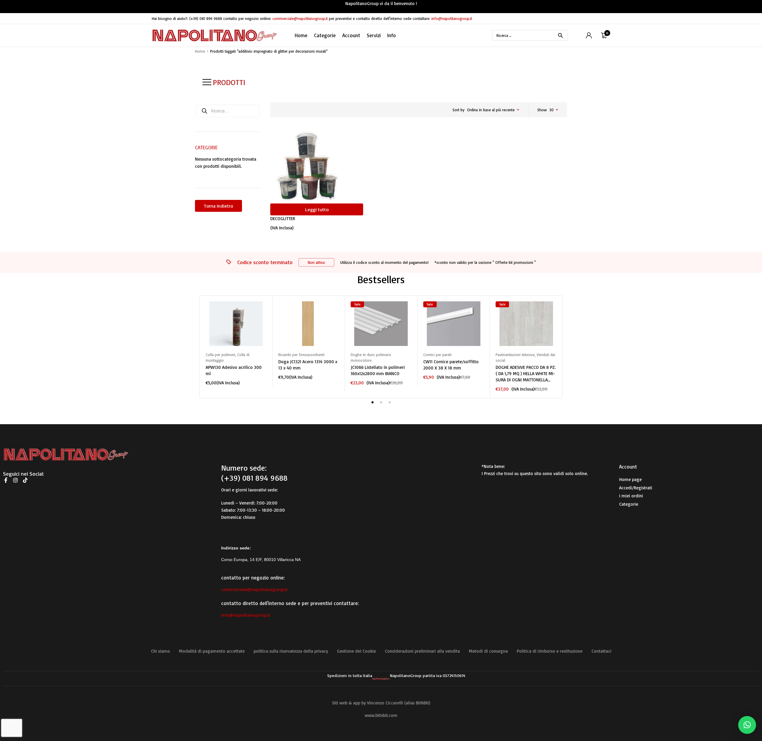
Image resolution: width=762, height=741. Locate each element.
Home (301, 35)
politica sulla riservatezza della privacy (291, 651)
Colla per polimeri (220, 354)
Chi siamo (160, 651)
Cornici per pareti (437, 354)
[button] (747, 725)
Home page (630, 479)
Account (351, 35)
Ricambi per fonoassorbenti (301, 354)
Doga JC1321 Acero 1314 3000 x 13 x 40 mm (307, 365)
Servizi (374, 35)
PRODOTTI (229, 82)
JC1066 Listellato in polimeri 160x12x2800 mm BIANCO (378, 370)
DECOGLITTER (282, 218)
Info (391, 35)
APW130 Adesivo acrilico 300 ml (234, 370)
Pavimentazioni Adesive (515, 354)
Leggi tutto (317, 209)
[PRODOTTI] (206, 82)
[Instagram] (15, 480)
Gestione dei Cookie (356, 651)
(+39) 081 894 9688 (205, 18)
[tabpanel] (236, 344)
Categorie (628, 504)
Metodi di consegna (488, 651)
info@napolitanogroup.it (451, 18)
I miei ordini (631, 496)
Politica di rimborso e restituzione (550, 651)
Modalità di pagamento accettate (212, 651)
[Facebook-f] (5, 480)
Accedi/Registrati (635, 488)
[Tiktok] (25, 480)
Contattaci (601, 651)
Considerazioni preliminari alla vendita (422, 651)
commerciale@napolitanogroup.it (300, 18)
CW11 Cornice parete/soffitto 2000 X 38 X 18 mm (451, 365)
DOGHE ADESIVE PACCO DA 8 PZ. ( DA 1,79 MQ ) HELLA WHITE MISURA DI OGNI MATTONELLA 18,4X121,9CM (526, 373)
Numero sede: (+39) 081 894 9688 (254, 472)
